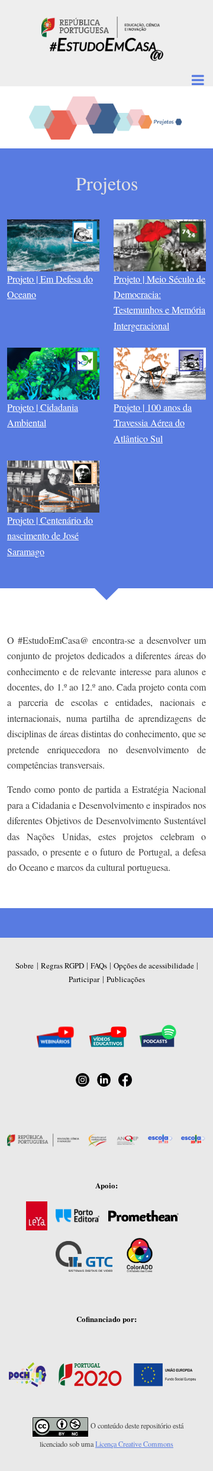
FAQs (99, 965)
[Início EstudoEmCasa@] (100, 26)
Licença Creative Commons (134, 1444)
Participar (84, 979)
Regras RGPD (62, 965)
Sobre (24, 965)
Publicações (125, 979)
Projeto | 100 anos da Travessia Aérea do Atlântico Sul (153, 423)
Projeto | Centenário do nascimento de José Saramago (50, 536)
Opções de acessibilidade (154, 965)
